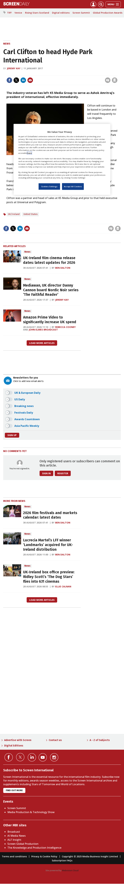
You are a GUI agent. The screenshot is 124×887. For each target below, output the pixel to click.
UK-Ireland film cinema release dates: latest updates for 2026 (49, 260)
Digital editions (61, 12)
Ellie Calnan (63, 586)
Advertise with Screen (17, 740)
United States (30, 214)
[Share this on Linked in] (23, 80)
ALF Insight (14, 839)
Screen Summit (81, 12)
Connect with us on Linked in (32, 757)
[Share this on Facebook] (9, 80)
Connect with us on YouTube (43, 757)
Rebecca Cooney (65, 327)
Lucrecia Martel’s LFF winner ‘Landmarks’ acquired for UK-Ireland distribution (48, 545)
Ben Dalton (62, 267)
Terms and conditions (14, 856)
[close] (117, 73)
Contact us (55, 740)
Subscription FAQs (62, 860)
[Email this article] (30, 80)
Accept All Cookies (73, 186)
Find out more (14, 790)
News (6, 43)
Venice (18, 12)
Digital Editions (13, 745)
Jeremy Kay (14, 68)
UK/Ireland (14, 214)
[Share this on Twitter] (16, 80)
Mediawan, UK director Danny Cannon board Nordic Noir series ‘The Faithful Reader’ (50, 290)
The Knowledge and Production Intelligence (34, 847)
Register (62, 473)
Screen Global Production (22, 844)
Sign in (72, 73)
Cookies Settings (49, 186)
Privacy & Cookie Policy (44, 856)
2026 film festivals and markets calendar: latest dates (50, 515)
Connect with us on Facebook (9, 757)
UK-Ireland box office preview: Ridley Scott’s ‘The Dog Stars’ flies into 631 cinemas (48, 577)
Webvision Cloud (70, 870)
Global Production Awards (107, 12)
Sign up (12, 435)
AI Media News (16, 835)
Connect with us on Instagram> (54, 757)
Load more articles (42, 343)
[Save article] (115, 80)
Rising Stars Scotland (37, 12)
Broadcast (13, 831)
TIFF (9, 12)
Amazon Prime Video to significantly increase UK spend (49, 319)
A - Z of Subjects (100, 740)
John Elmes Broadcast (43, 329)
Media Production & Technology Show (31, 812)
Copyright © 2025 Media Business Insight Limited (90, 856)
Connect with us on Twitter (20, 757)
